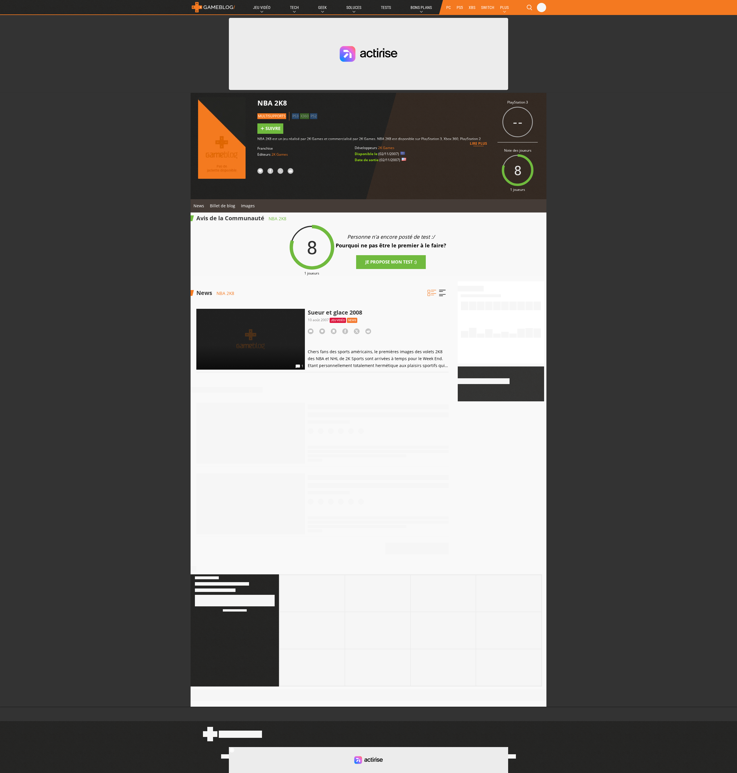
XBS (472, 7)
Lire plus (478, 143)
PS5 (460, 7)
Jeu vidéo (338, 320)
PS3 (295, 116)
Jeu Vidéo (261, 7)
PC (448, 7)
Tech (294, 7)
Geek (322, 7)
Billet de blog (222, 205)
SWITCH (487, 7)
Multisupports (272, 116)
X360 (305, 116)
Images (248, 205)
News (198, 205)
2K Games (279, 154)
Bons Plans (421, 7)
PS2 (314, 116)
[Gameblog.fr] (213, 7)
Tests (386, 7)
